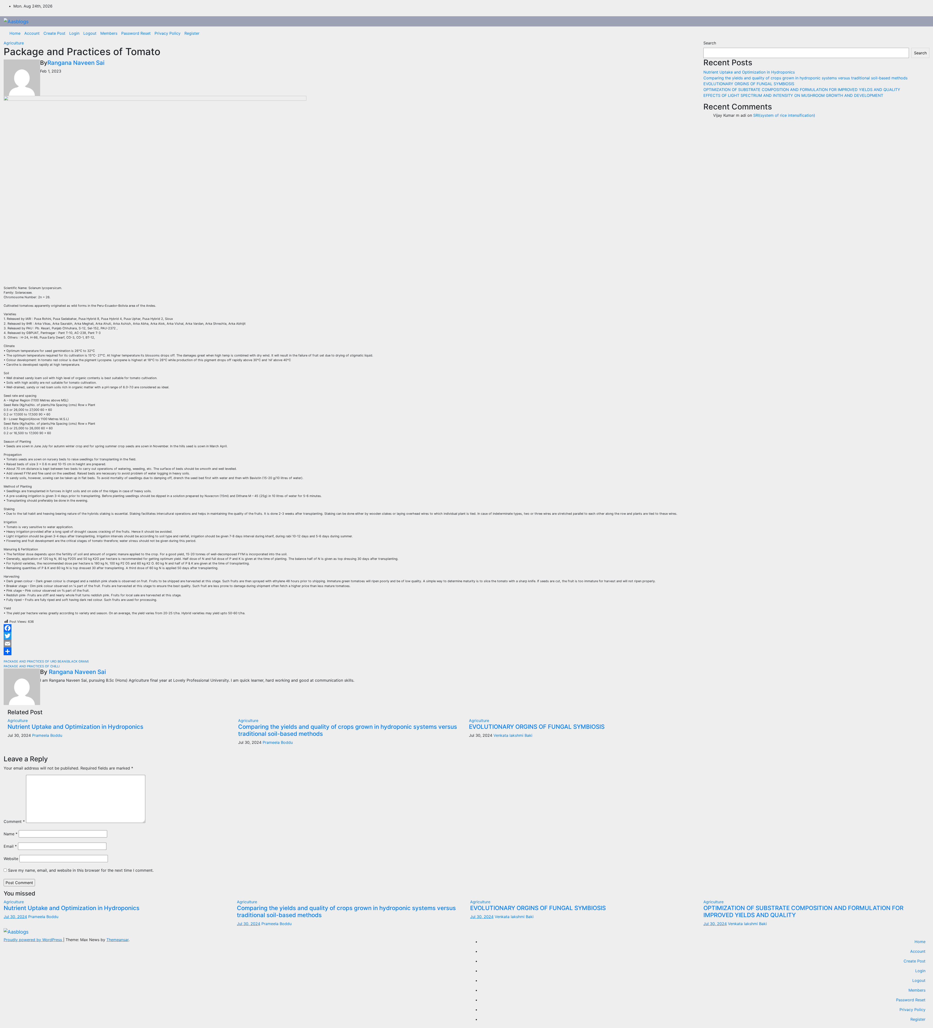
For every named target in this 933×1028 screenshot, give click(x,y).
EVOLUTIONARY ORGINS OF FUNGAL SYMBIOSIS (537, 726)
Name (10, 833)
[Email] (350, 643)
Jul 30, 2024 (15, 916)
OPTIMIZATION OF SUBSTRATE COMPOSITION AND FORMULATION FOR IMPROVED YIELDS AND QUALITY (801, 89)
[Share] (350, 651)
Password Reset (136, 33)
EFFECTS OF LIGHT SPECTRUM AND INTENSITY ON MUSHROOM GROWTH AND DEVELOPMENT (793, 95)
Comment (14, 821)
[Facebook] (350, 628)
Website (11, 858)
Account (32, 33)
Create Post (54, 33)
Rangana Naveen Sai (75, 62)
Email (10, 846)
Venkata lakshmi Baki (512, 735)
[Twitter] (350, 636)
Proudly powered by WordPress (33, 939)
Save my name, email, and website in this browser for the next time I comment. (81, 870)
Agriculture (14, 43)
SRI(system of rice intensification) (784, 115)
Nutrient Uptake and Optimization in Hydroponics (75, 726)
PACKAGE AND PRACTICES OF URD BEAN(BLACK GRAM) (46, 661)
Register (191, 33)
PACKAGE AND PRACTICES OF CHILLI (32, 666)
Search (709, 43)
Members (108, 33)
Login (74, 33)
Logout (89, 33)
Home (14, 33)
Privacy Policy (168, 33)
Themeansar (117, 939)
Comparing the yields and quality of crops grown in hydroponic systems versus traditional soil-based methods (347, 730)
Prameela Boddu (47, 735)
